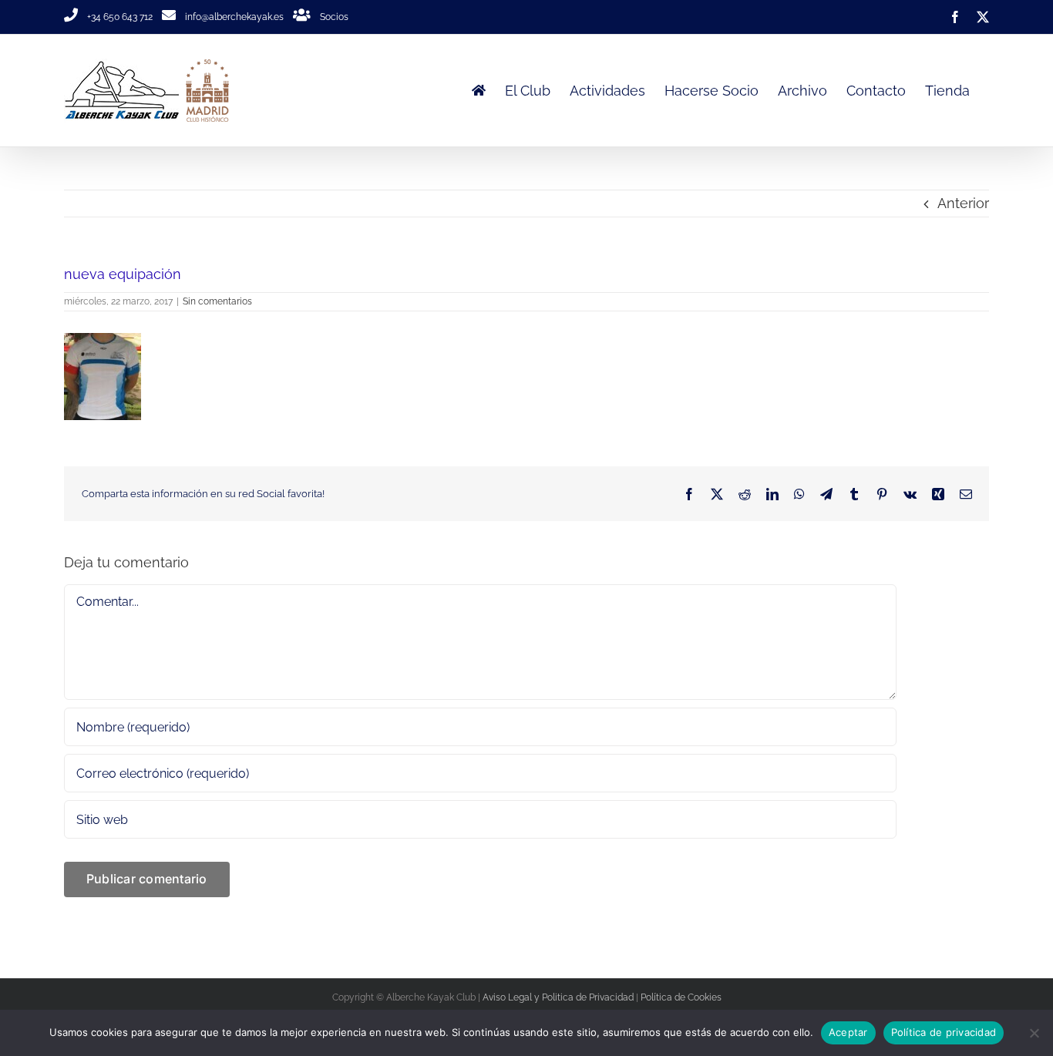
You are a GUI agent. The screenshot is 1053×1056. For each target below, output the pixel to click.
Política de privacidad (944, 1032)
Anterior (963, 203)
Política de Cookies (681, 997)
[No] (1033, 1033)
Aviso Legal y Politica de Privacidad (558, 997)
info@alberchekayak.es (234, 17)
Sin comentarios (217, 301)
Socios (334, 17)
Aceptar (848, 1032)
